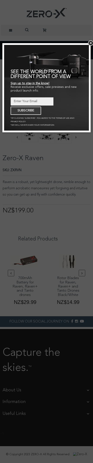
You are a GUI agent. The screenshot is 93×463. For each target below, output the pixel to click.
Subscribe (26, 110)
